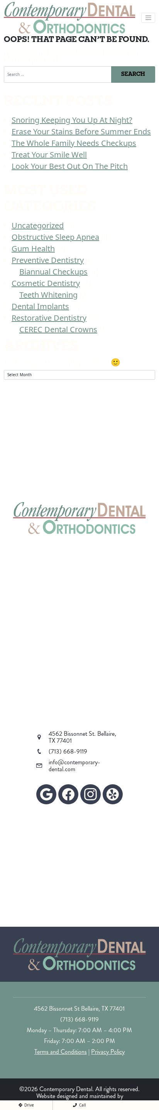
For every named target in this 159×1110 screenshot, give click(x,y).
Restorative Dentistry (49, 318)
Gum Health (33, 248)
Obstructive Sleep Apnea (55, 237)
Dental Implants (40, 306)
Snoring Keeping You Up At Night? (72, 120)
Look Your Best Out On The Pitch (70, 166)
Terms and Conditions (60, 1051)
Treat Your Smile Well (49, 154)
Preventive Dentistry (48, 260)
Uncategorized (38, 225)
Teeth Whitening (48, 295)
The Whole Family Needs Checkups (74, 143)
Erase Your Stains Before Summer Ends (81, 131)
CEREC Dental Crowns (58, 329)
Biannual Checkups (53, 271)
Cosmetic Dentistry (46, 283)
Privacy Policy (108, 1051)
